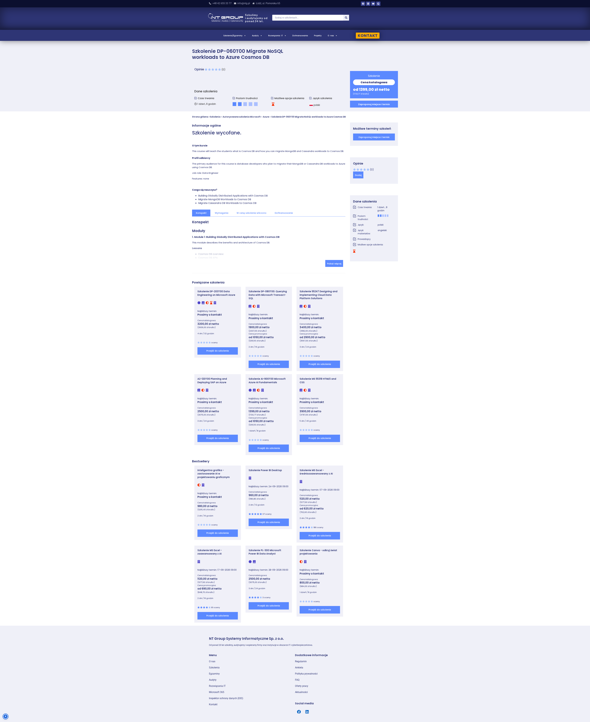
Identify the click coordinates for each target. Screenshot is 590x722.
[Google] (378, 4)
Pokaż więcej (334, 263)
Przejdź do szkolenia (217, 350)
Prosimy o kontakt (209, 315)
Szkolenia (215, 116)
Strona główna (200, 116)
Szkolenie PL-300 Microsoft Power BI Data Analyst (265, 552)
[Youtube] (373, 4)
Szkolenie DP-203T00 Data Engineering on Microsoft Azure (216, 293)
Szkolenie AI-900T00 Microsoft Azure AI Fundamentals (267, 380)
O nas (331, 35)
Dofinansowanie (284, 212)
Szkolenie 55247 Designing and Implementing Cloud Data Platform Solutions (318, 295)
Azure (266, 116)
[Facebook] (363, 4)
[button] (374, 104)
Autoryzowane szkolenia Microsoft (242, 116)
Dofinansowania (300, 35)
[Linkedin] (368, 4)
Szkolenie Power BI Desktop (265, 470)
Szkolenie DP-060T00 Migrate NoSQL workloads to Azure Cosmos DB (308, 116)
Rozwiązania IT (275, 35)
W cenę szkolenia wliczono (251, 212)
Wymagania (221, 212)
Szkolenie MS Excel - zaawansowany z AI (209, 552)
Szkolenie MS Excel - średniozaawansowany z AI (316, 472)
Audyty (255, 35)
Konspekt (201, 212)
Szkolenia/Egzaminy (232, 35)
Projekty (318, 35)
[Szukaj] (346, 18)
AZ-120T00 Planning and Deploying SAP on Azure (212, 380)
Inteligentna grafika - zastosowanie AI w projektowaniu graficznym (213, 474)
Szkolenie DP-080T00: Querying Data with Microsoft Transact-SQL (268, 295)
